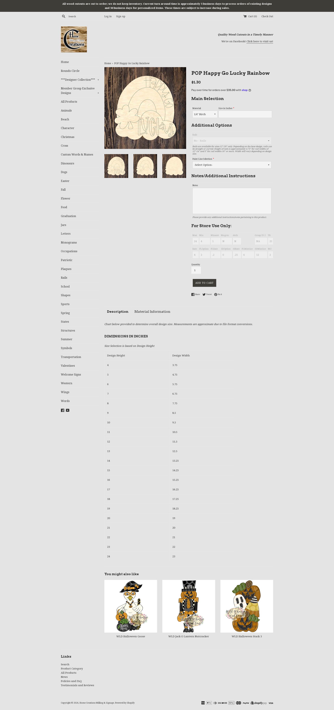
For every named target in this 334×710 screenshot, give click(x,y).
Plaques (66, 269)
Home (65, 62)
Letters (65, 233)
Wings (65, 392)
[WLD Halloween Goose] (130, 606)
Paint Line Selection (202, 159)
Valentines (68, 365)
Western (66, 383)
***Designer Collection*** (80, 79)
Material (196, 108)
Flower (65, 198)
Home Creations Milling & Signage (96, 703)
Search (65, 664)
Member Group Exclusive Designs (80, 91)
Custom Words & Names (77, 154)
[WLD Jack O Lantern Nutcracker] (188, 606)
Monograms (69, 242)
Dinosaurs (67, 163)
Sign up (120, 16)
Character (67, 128)
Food (64, 207)
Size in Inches (225, 108)
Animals (66, 110)
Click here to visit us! (259, 41)
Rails (64, 277)
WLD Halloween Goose (130, 636)
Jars (63, 225)
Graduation (68, 216)
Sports (65, 304)
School (65, 286)
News (64, 677)
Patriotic (66, 260)
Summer (66, 339)
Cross (64, 145)
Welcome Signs (71, 374)
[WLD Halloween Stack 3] (246, 606)
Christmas (67, 137)
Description (117, 312)
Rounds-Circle (70, 71)
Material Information (152, 312)
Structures (68, 330)
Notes (195, 185)
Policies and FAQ (71, 681)
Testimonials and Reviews (77, 685)
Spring (65, 313)
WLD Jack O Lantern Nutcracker (188, 636)
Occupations (69, 251)
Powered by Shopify (125, 703)
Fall (63, 189)
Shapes (65, 295)
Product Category (72, 668)
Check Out (267, 16)
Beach (65, 119)
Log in (108, 16)
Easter (65, 181)
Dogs (64, 172)
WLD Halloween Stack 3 (247, 636)
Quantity (195, 264)
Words (65, 401)
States (65, 321)
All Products (69, 101)
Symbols (66, 348)
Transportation (71, 357)
